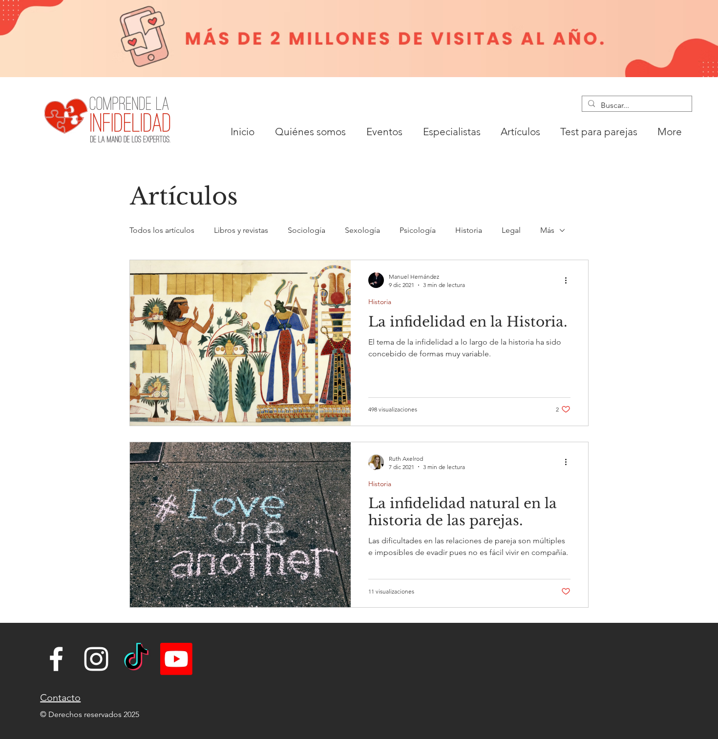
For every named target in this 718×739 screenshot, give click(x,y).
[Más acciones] (569, 280)
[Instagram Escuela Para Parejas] (96, 659)
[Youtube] (176, 659)
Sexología (362, 230)
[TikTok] (136, 659)
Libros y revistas (241, 230)
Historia (468, 230)
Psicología (418, 230)
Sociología (306, 230)
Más (547, 230)
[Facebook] (56, 659)
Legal (511, 230)
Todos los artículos (161, 230)
